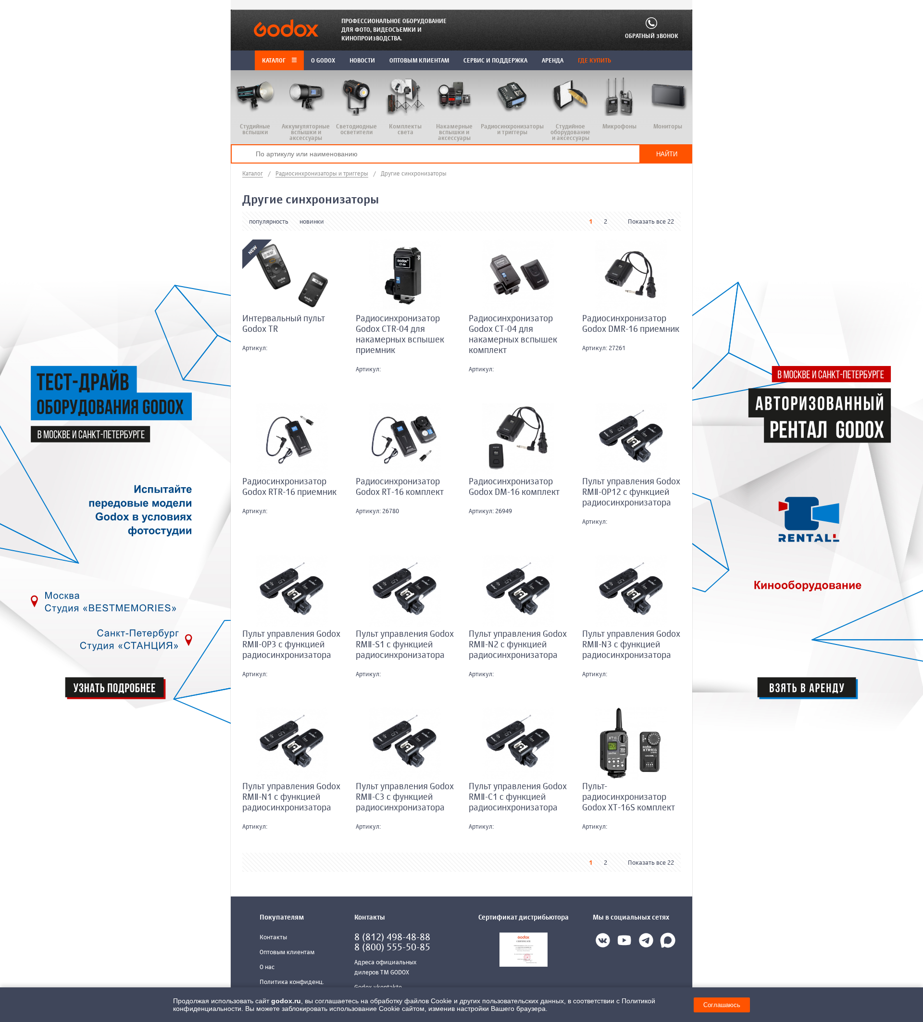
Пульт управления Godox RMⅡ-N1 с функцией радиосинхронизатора (291, 797)
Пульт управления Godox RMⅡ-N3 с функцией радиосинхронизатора (631, 645)
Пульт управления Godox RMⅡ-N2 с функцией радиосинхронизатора (518, 645)
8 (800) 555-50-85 (392, 947)
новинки (311, 222)
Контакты (273, 937)
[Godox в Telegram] (646, 942)
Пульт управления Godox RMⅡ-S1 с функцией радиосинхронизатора (405, 645)
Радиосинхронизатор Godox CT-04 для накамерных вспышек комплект (513, 335)
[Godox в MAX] (667, 942)
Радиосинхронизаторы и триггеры (321, 174)
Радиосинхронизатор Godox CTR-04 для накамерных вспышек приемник (400, 335)
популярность (268, 222)
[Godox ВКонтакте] (603, 942)
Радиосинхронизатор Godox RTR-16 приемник (289, 487)
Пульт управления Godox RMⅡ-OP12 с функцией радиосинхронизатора (631, 492)
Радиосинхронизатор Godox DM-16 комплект (514, 487)
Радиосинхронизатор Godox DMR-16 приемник (630, 324)
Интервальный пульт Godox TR (283, 324)
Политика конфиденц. (292, 982)
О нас (267, 967)
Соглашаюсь (721, 1005)
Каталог (274, 61)
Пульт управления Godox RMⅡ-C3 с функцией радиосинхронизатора (405, 797)
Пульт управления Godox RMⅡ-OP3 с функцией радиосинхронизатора (291, 645)
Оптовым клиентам (287, 952)
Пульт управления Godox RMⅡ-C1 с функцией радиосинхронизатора (518, 797)
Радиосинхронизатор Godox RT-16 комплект (400, 487)
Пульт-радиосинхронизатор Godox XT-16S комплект (628, 797)
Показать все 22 (651, 222)
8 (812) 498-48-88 (392, 937)
